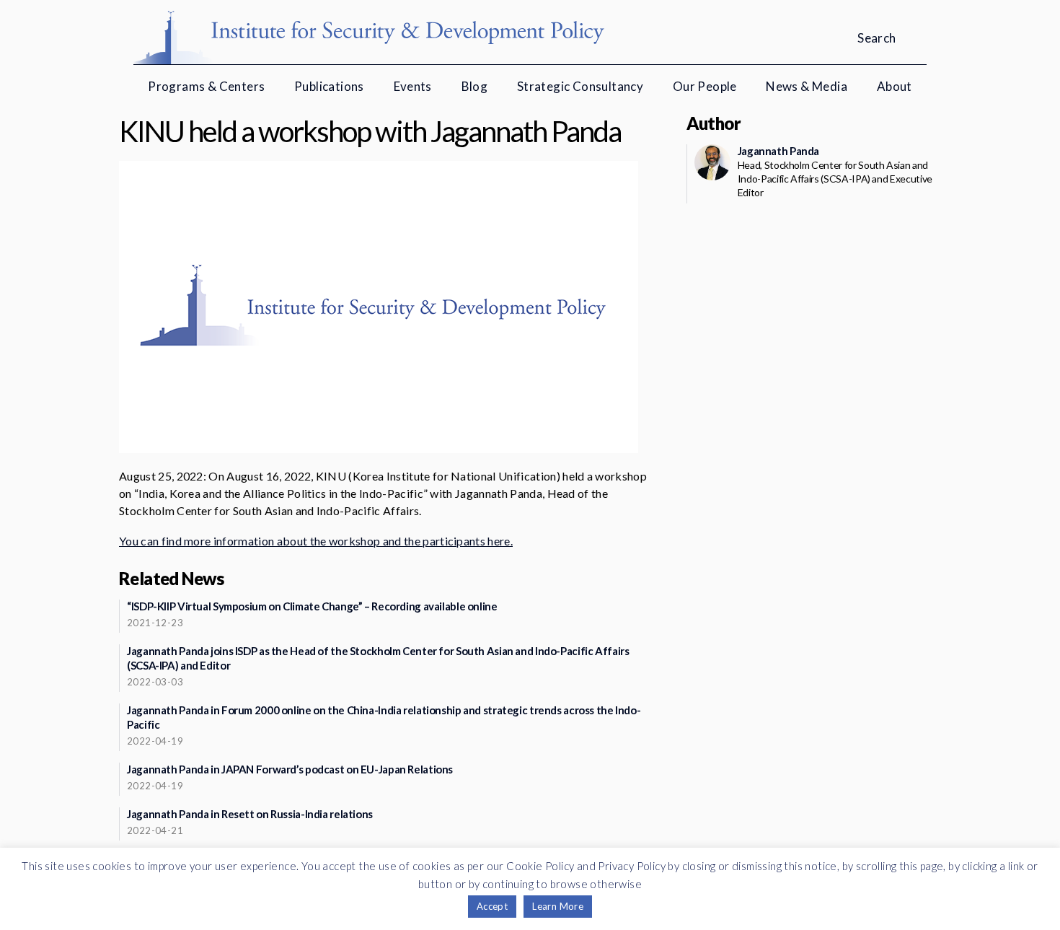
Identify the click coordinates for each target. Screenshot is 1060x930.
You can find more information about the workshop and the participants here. (316, 541)
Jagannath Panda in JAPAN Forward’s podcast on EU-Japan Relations (290, 769)
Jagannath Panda (778, 150)
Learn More (557, 906)
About (894, 86)
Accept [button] (492, 906)
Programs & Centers (206, 86)
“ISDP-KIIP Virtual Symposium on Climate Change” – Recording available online (312, 606)
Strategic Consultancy (580, 86)
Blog (474, 86)
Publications (329, 86)
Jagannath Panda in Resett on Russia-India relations (250, 813)
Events (413, 86)
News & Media (806, 86)
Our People (705, 86)
